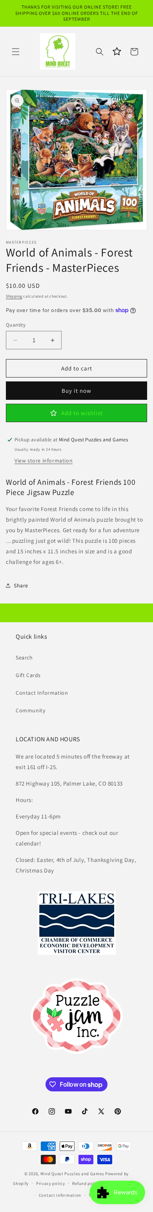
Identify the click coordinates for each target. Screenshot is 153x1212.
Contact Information (42, 692)
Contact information (60, 1195)
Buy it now (76, 390)
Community (30, 710)
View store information (44, 460)
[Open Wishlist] (117, 51)
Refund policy (86, 1183)
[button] (15, 51)
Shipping (14, 296)
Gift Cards (28, 675)
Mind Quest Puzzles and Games (72, 1173)
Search (24, 657)
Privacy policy (50, 1183)
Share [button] (21, 585)
